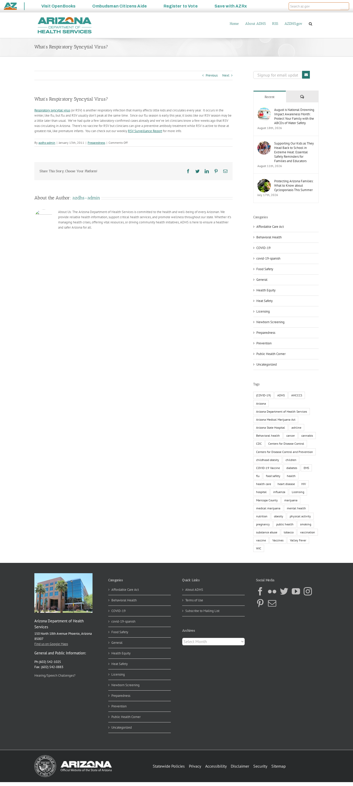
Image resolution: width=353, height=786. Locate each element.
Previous (212, 75)
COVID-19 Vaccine (268, 468)
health (291, 476)
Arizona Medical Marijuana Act (275, 419)
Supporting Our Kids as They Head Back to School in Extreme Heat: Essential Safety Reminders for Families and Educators (294, 152)
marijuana (290, 500)
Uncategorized (266, 364)
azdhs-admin (47, 143)
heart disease (286, 484)
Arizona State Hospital (270, 427)
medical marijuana (268, 508)
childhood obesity (267, 460)
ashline (296, 427)
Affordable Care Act (270, 226)
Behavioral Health (269, 237)
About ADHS (194, 589)
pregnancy (263, 524)
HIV (303, 484)
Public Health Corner (271, 354)
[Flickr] (272, 591)
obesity (278, 516)
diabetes (291, 468)
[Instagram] (308, 591)
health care (263, 484)
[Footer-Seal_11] (73, 757)
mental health (296, 508)
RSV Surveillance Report (145, 131)
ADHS (281, 395)
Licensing (263, 311)
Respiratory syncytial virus (52, 110)
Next (225, 75)
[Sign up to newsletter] (306, 75)
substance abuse (266, 532)
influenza (279, 492)
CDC (259, 443)
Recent (270, 97)
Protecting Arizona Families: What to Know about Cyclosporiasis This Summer (293, 185)
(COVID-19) (263, 395)
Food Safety (264, 269)
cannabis (307, 435)
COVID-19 (263, 248)
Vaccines (277, 540)
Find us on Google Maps (51, 644)
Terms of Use (194, 600)
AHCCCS (296, 395)
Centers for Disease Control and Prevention (284, 452)
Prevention (264, 343)
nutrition (261, 516)
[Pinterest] (260, 603)
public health (285, 524)
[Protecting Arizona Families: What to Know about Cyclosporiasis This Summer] (264, 181)
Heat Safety (264, 301)
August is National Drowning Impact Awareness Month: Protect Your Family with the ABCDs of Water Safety (294, 116)
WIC (258, 548)
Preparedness (96, 143)
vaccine (261, 540)
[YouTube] (296, 591)
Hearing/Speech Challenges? (54, 675)
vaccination (307, 532)
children (291, 460)
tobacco (289, 532)
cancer (290, 435)
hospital (261, 492)
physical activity (300, 516)
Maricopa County (267, 500)
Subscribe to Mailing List (202, 611)
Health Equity (265, 290)
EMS (306, 468)
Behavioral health (268, 435)
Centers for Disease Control (286, 443)
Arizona (261, 403)
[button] (344, 6)
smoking (305, 524)
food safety (273, 476)
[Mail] (272, 603)
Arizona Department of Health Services (281, 411)
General (261, 279)
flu (257, 476)
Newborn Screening (270, 322)
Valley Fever (298, 540)
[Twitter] (284, 591)
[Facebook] (260, 591)
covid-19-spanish (268, 258)
